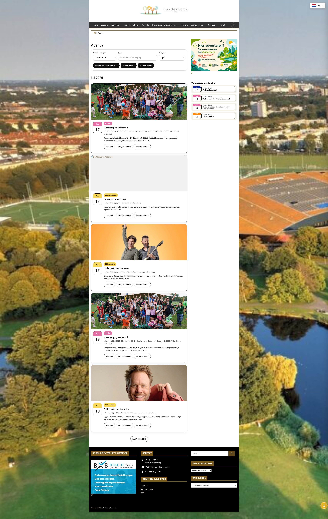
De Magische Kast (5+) (115, 199)
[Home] (95, 33)
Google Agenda (128, 65)
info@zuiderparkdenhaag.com (157, 467)
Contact (211, 25)
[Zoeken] (231, 453)
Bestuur (144, 485)
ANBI (222, 25)
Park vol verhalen (131, 25)
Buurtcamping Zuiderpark (116, 127)
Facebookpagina (152, 471)
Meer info (109, 146)
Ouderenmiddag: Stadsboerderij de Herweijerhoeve (216, 107)
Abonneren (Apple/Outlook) (105, 65)
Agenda (145, 25)
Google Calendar (124, 146)
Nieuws (185, 25)
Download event (142, 146)
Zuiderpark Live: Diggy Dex (116, 409)
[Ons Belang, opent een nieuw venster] (113, 478)
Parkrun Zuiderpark (210, 90)
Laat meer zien (139, 439)
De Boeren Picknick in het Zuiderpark (216, 99)
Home (95, 25)
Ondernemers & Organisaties (163, 25)
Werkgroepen (197, 25)
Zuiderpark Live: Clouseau (116, 268)
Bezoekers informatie (110, 25)
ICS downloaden (146, 65)
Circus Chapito (208, 116)
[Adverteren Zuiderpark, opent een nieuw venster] (214, 56)
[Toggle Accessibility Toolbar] (324, 505)
